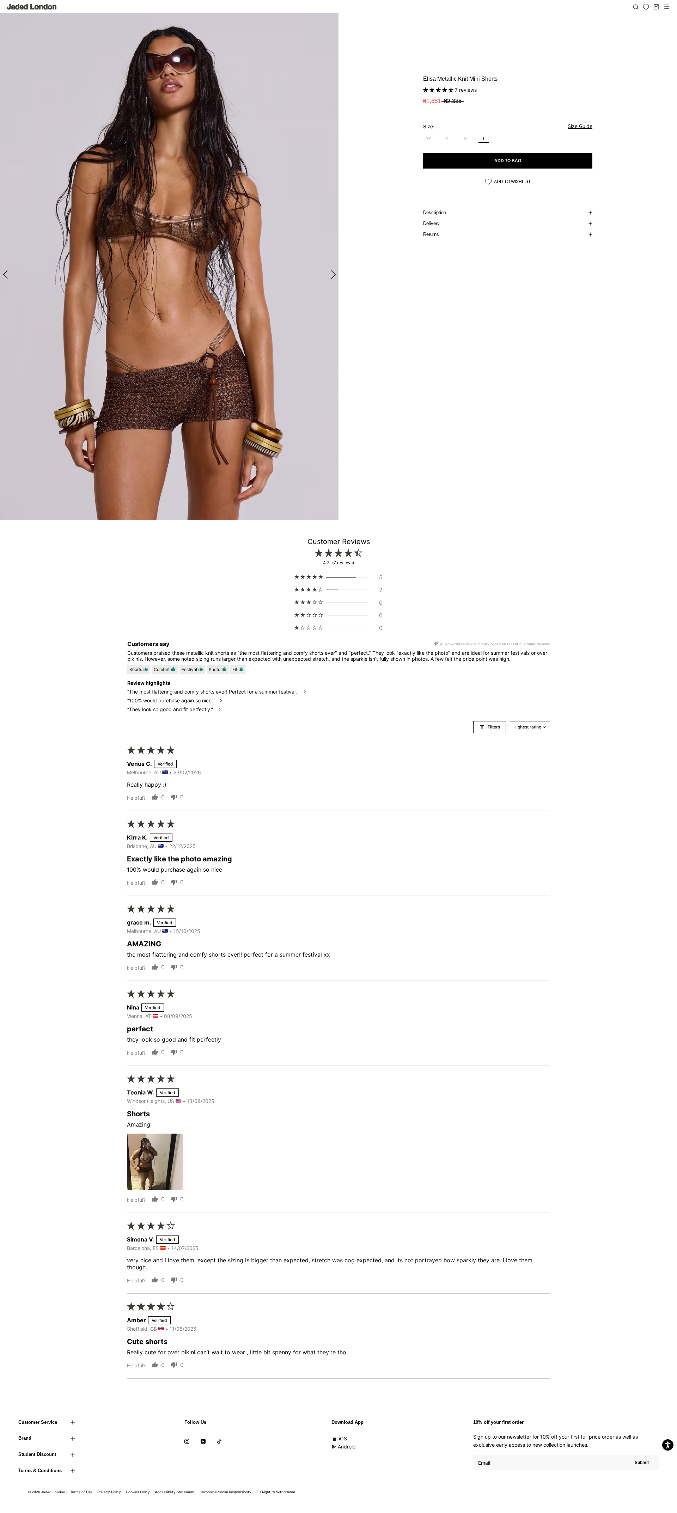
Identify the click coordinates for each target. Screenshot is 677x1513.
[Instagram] (186, 1441)
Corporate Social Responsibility (225, 1492)
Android (347, 1447)
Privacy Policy (109, 1492)
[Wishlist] (646, 7)
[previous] (6, 274)
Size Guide (580, 126)
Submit (642, 1462)
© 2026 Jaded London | (48, 1492)
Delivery (431, 223)
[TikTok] (219, 1441)
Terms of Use (81, 1492)
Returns (431, 234)
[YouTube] (203, 1441)
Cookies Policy (138, 1492)
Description (434, 212)
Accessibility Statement (175, 1492)
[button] (439, 90)
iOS (343, 1438)
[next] (332, 274)
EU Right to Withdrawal (275, 1492)
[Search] (636, 7)
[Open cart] (656, 7)
